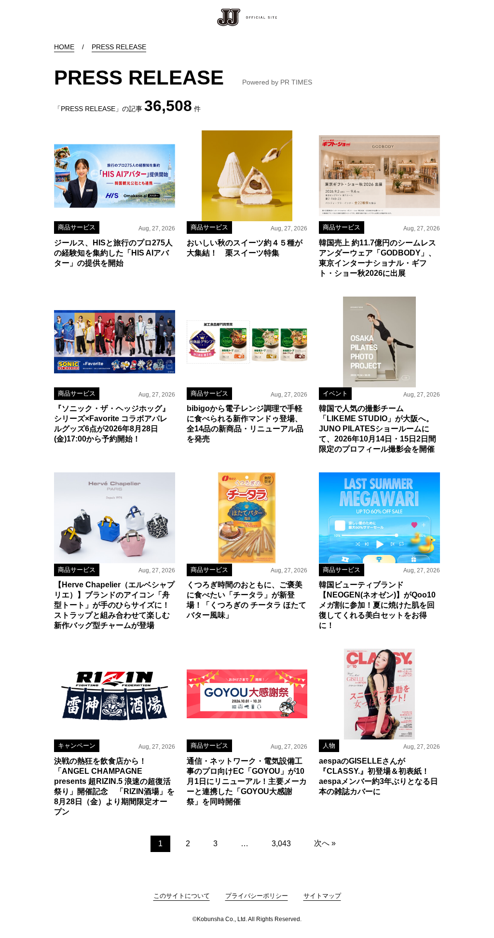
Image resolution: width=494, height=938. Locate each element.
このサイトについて (181, 895)
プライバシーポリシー (256, 895)
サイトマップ (322, 895)
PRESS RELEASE (119, 47)
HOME (64, 47)
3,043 (281, 843)
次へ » (325, 843)
